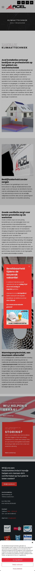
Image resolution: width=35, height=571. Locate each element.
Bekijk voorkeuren (17, 564)
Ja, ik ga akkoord (17, 560)
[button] (32, 542)
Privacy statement (17, 568)
